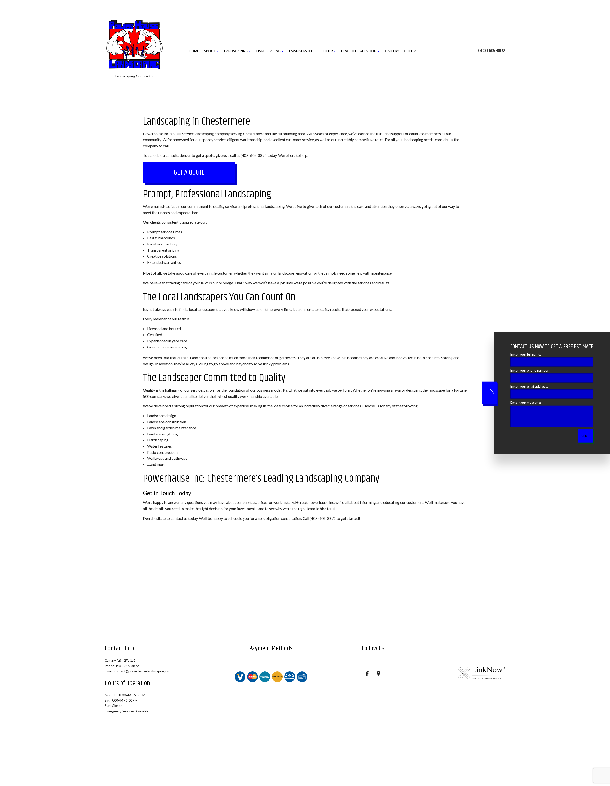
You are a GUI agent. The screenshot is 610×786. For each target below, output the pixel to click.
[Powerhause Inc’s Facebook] (367, 674)
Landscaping (236, 51)
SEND (585, 436)
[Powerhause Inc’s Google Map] (378, 674)
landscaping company (212, 134)
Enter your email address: (529, 386)
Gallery (392, 51)
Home (194, 51)
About (210, 51)
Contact (412, 51)
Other (327, 51)
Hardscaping (268, 51)
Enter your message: (525, 402)
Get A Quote (189, 173)
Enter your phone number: (529, 370)
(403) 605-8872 (491, 51)
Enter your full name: (525, 354)
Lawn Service (301, 51)
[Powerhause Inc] (134, 44)
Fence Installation (358, 51)
